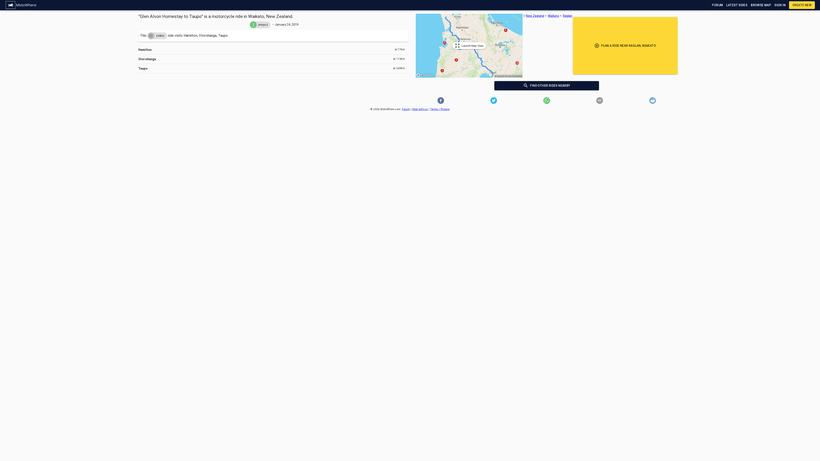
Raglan (568, 16)
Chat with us (420, 109)
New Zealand (535, 16)
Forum (406, 109)
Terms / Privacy (440, 109)
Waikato (553, 16)
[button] (21, 5)
